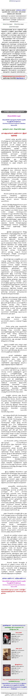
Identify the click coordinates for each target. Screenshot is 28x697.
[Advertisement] (14, 95)
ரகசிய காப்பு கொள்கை (17, 695)
